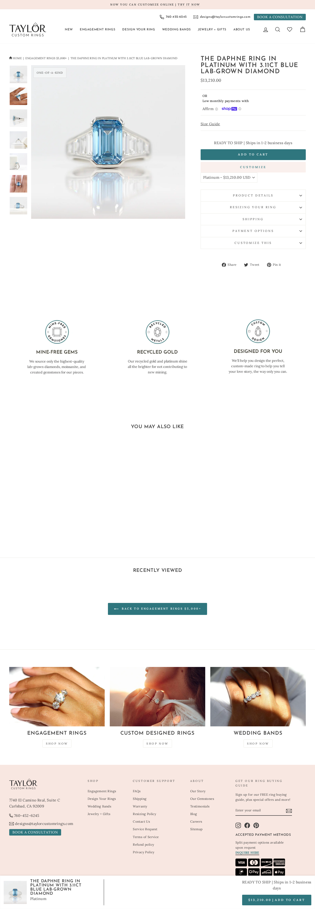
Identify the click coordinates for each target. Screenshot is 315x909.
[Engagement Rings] (57, 697)
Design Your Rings (102, 799)
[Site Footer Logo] (46, 784)
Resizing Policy (144, 814)
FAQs (137, 791)
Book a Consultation (280, 17)
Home (17, 58)
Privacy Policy (144, 852)
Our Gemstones (202, 799)
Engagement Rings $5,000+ (46, 58)
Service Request (145, 829)
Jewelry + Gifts (212, 29)
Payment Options (253, 231)
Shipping (253, 219)
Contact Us (141, 821)
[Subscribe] (289, 811)
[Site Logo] (27, 29)
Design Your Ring (138, 29)
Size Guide (210, 124)
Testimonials (200, 806)
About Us (241, 29)
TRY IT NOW (189, 4)
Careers (196, 821)
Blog (193, 814)
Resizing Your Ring (253, 207)
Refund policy (143, 844)
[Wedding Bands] (258, 697)
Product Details (253, 195)
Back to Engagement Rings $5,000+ (160, 608)
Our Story (198, 791)
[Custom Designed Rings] (157, 697)
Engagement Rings (97, 29)
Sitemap (196, 829)
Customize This (253, 243)
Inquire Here (247, 853)
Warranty (140, 806)
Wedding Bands (176, 29)
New (69, 29)
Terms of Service (146, 837)
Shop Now (57, 743)
